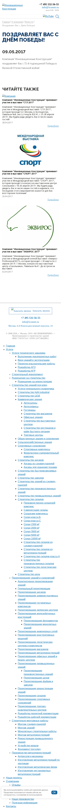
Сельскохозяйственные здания (35, 442)
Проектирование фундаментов (41, 620)
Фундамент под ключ (29, 749)
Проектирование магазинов (33, 649)
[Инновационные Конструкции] (18, 7)
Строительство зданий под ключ (29, 385)
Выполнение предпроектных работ (37, 356)
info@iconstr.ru (50, 7)
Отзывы (16, 785)
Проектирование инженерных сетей (37, 631)
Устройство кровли (28, 745)
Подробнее (53, 125)
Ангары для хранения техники (40, 467)
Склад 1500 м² (31, 524)
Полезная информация (24, 802)
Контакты (11, 806)
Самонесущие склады (36, 510)
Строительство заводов (31, 478)
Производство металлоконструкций (31, 752)
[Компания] (30, 96)
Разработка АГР (27, 371)
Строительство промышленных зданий (39, 495)
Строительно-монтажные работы (30, 720)
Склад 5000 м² (31, 535)
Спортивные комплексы (37, 449)
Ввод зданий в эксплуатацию (34, 360)
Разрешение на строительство (28, 378)
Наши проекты (14, 777)
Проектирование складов (32, 695)
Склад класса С (32, 520)
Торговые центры (33, 435)
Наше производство (23, 799)
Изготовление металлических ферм (37, 767)
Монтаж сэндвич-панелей (32, 724)
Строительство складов (31, 499)
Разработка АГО (27, 367)
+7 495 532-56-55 (49, 4)
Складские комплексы (36, 513)
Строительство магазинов (38, 413)
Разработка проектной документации (38, 713)
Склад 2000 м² (31, 528)
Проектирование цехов (36, 678)
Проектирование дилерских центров (38, 610)
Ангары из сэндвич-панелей (39, 463)
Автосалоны (30, 403)
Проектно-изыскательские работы (36, 363)
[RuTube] (48, 16)
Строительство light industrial (33, 392)
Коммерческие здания (30, 399)
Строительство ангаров (31, 460)
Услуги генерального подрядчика (36, 388)
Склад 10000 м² (32, 538)
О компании (12, 781)
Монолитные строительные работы (37, 731)
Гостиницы (30, 410)
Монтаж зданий (26, 728)
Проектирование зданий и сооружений (33, 578)
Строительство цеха (29, 574)
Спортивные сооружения (32, 446)
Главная (10, 346)
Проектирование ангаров (32, 592)
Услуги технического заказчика (28, 353)
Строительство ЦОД (29, 396)
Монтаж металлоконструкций (34, 735)
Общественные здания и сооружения (38, 438)
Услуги (9, 349)
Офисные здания (33, 417)
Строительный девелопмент (27, 374)
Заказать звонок (41, 310)
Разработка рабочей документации (37, 717)
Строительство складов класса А (42, 556)
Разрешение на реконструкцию (35, 381)
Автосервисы (31, 406)
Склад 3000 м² (31, 531)
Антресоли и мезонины (30, 756)
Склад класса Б (32, 517)
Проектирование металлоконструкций (39, 653)
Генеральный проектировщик (34, 588)
